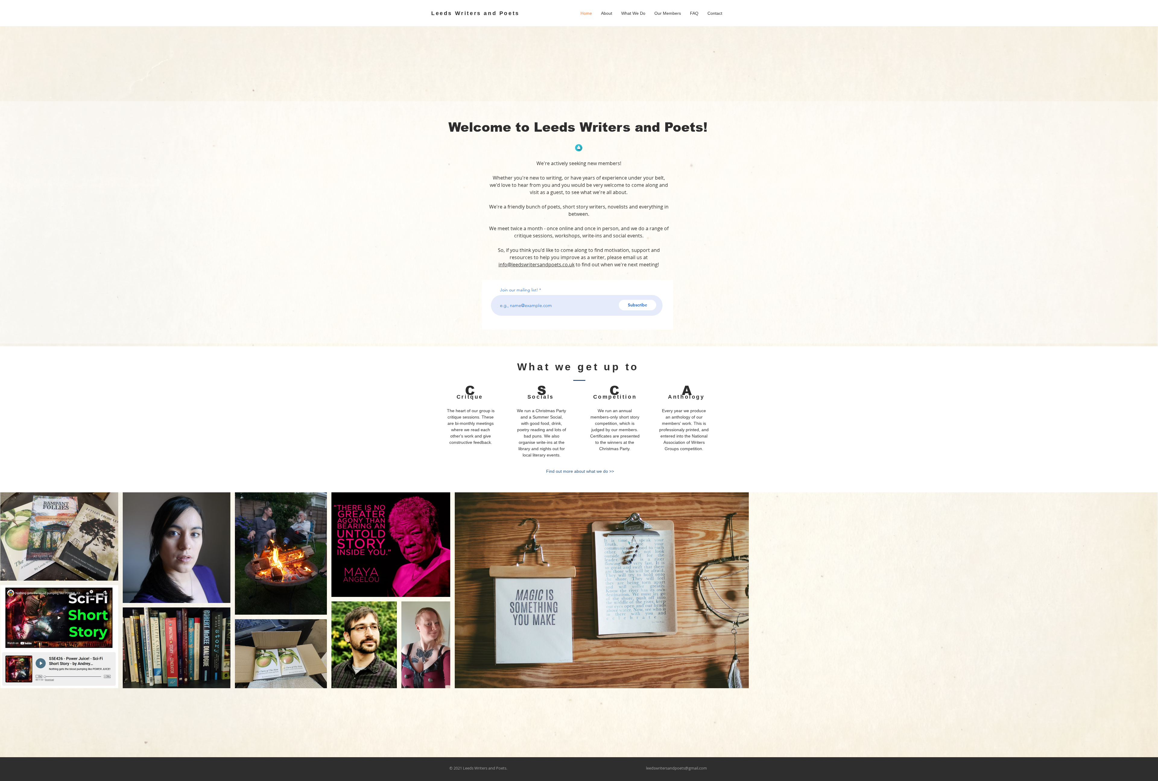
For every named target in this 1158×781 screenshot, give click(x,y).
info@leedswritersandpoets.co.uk (536, 264)
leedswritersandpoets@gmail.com (676, 768)
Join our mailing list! (519, 290)
